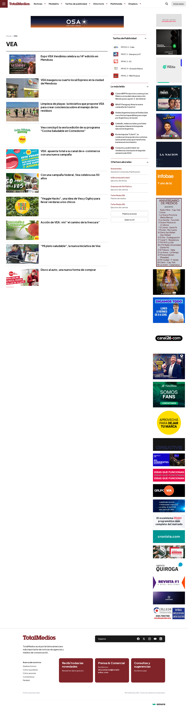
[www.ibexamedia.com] (169, 459)
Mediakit (26, 680)
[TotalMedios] (43, 638)
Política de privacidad (31, 693)
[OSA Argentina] (77, 22)
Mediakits (54, 3)
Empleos (133, 3)
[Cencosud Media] (169, 70)
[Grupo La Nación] (169, 154)
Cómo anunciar (29, 673)
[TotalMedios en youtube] (155, 638)
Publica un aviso (129, 214)
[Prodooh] (169, 521)
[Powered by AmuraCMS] (158, 705)
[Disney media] (169, 98)
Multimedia (116, 3)
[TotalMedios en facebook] (138, 638)
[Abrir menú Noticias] (45, 4)
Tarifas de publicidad (76, 3)
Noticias (38, 3)
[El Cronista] (169, 536)
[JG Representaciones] (169, 423)
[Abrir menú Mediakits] (61, 4)
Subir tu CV (130, 220)
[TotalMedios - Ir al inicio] (19, 4)
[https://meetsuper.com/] (169, 475)
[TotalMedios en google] (149, 638)
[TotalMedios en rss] (160, 638)
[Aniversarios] (169, 232)
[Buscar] (166, 3)
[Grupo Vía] (169, 490)
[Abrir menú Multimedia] (124, 4)
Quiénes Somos (29, 666)
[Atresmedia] (169, 366)
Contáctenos (28, 677)
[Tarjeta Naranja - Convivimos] (169, 582)
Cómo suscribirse (30, 670)
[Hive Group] (169, 444)
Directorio (98, 3)
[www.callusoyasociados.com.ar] (169, 613)
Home (8, 36)
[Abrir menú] (3, 3)
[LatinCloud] (169, 598)
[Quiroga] (169, 567)
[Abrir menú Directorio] (106, 4)
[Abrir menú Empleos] (140, 4)
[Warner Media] (169, 282)
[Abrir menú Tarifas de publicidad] (89, 4)
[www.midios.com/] (169, 42)
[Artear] (169, 505)
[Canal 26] (169, 338)
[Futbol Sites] (169, 394)
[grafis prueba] (169, 20)
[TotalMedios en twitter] (144, 638)
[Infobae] (169, 182)
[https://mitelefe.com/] (169, 126)
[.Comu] (169, 310)
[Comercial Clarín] (169, 552)
